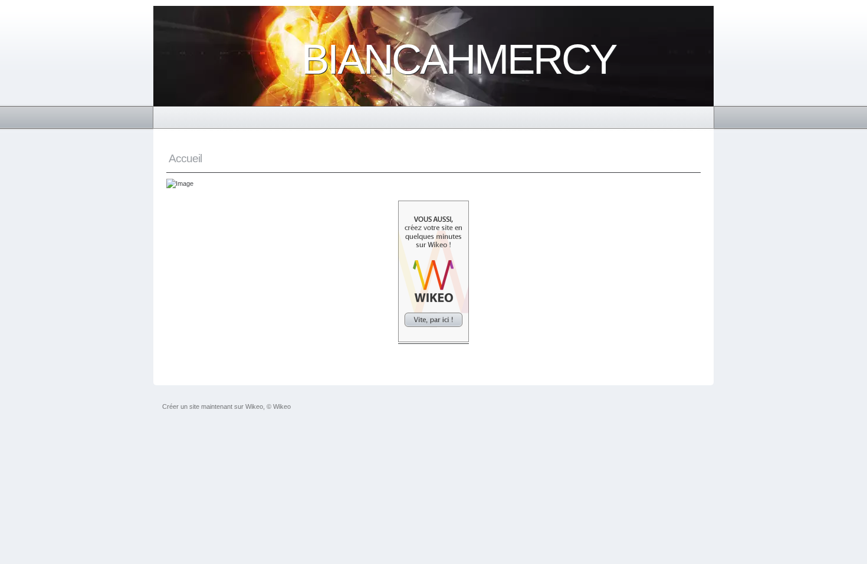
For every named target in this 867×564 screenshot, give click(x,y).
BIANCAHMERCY (458, 59)
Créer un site (180, 406)
